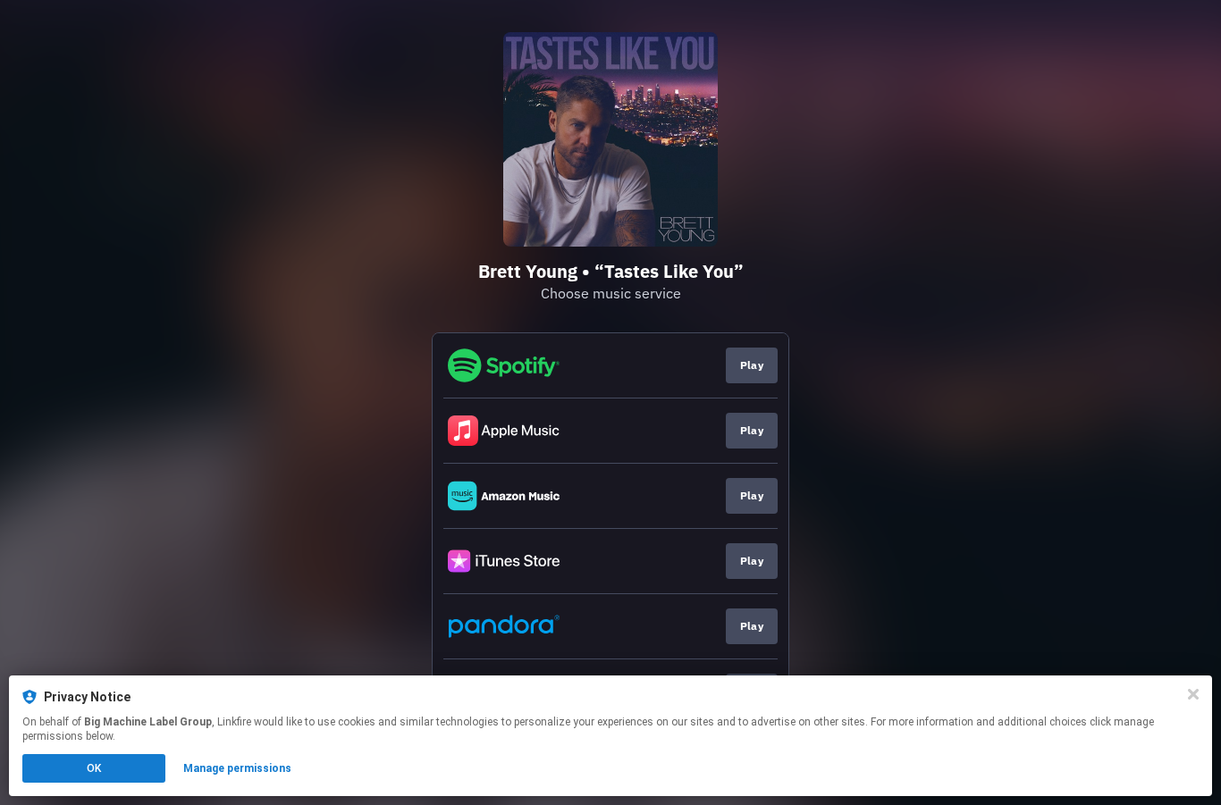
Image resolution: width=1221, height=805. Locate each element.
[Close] (1193, 694)
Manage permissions (237, 768)
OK (94, 768)
